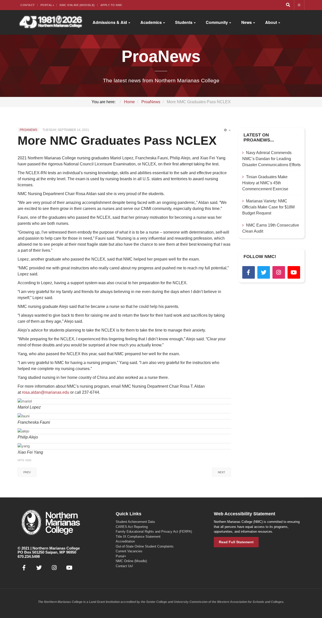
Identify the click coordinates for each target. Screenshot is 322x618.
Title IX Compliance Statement (138, 536)
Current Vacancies (129, 551)
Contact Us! (124, 566)
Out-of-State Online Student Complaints (145, 546)
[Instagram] (278, 272)
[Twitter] (263, 272)
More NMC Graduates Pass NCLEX (117, 140)
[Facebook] (248, 272)
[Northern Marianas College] (51, 22)
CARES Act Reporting (132, 527)
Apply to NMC (111, 5)
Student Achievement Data (135, 522)
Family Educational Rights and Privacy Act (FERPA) (154, 531)
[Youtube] (294, 272)
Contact (27, 5)
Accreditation (125, 541)
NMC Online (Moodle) (77, 5)
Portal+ (47, 5)
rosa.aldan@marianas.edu (45, 392)
